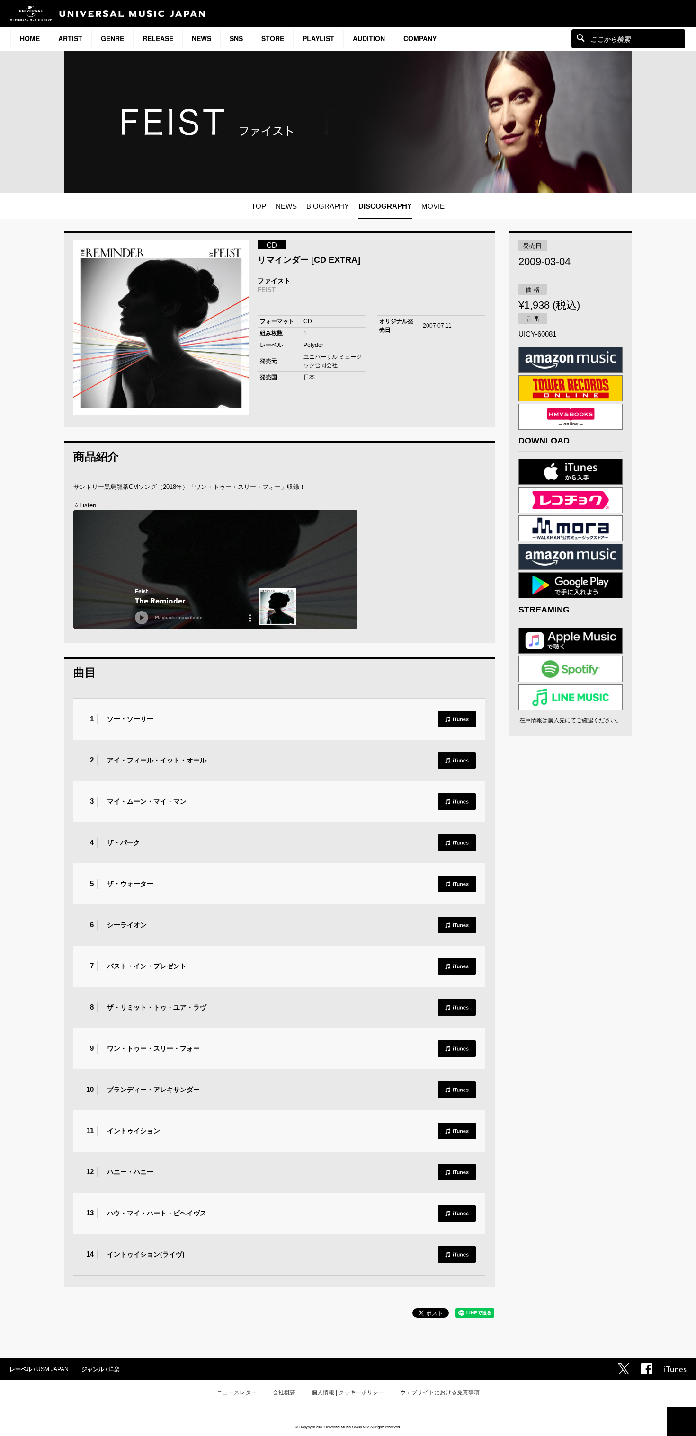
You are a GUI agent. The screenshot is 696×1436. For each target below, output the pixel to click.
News (201, 38)
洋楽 (114, 1369)
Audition (369, 38)
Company (420, 38)
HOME (30, 38)
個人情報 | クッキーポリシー (348, 1392)
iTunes (457, 719)
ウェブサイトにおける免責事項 (440, 1392)
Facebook (646, 1368)
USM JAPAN (52, 1369)
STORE (272, 38)
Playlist (318, 38)
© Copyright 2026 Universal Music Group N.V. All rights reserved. (348, 1426)
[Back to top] (681, 1421)
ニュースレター (237, 1392)
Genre (112, 38)
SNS (236, 38)
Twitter (623, 1368)
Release (158, 38)
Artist (70, 38)
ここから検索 (581, 38)
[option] (161, 327)
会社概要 (284, 1392)
